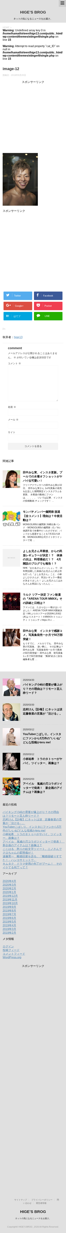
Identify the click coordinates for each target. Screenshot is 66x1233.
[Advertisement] (33, 117)
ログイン (8, 946)
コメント (14, 363)
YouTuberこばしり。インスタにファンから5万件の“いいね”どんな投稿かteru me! (42, 738)
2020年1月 (9, 892)
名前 (12, 407)
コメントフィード (14, 953)
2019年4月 (9, 925)
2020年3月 (9, 884)
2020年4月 (9, 881)
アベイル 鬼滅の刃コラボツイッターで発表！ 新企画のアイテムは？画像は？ (42, 787)
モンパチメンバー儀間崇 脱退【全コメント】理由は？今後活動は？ (42, 515)
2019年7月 (9, 914)
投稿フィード (11, 950)
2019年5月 (9, 921)
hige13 (18, 337)
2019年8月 (9, 910)
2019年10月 (10, 903)
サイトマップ (20, 1200)
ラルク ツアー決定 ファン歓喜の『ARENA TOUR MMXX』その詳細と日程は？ (42, 598)
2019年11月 (10, 899)
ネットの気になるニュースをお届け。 (33, 1218)
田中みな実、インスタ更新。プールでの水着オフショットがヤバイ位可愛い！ (42, 476)
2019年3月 (9, 929)
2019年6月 (9, 917)
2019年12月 (10, 895)
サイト (11, 432)
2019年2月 (9, 932)
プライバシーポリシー (41, 1200)
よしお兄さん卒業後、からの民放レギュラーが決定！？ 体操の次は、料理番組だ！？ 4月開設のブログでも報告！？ (42, 557)
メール (13, 419)
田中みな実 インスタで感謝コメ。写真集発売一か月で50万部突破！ (43, 635)
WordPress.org (12, 957)
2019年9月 (9, 906)
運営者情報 (41, 1203)
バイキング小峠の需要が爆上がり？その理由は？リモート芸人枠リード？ (42, 688)
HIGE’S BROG (33, 12)
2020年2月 (9, 888)
